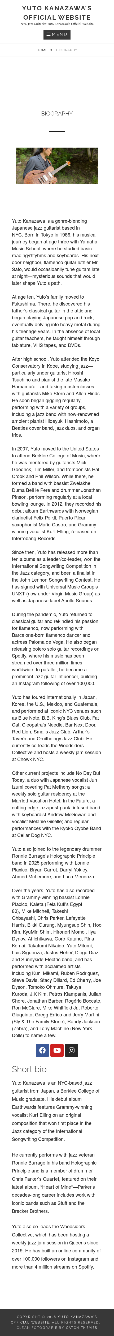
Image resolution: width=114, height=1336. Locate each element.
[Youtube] (57, 1050)
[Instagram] (71, 1050)
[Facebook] (42, 1050)
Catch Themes (82, 1328)
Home (43, 50)
